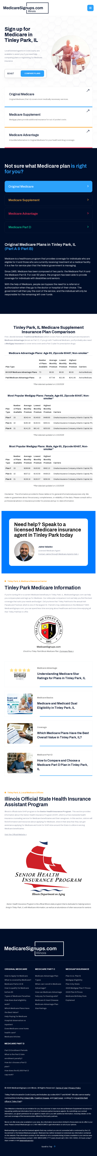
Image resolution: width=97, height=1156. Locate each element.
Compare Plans (32, 73)
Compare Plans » (66, 651)
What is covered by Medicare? (18, 980)
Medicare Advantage (24, 135)
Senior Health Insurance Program (55, 811)
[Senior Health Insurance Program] (48, 870)
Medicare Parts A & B (14, 984)
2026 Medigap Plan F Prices (78, 988)
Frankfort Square (41, 1098)
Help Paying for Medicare (16, 1016)
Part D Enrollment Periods (16, 1050)
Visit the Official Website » (16, 835)
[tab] (48, 187)
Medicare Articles (12, 1037)
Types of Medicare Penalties (17, 996)
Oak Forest (58, 1098)
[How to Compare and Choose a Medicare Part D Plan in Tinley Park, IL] (20, 763)
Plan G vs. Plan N (73, 976)
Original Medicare (21, 94)
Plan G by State (73, 984)
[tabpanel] (48, 269)
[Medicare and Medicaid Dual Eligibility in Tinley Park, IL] (20, 704)
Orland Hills (29, 1098)
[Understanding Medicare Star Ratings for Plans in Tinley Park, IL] (20, 674)
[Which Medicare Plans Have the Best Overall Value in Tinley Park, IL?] (20, 733)
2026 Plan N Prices (74, 992)
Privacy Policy (75, 1088)
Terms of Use (61, 1088)
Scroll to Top (47, 1147)
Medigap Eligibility (74, 980)
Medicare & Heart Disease (46, 1000)
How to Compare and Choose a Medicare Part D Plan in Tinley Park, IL (62, 765)
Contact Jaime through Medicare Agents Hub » (58, 554)
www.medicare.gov (26, 1140)
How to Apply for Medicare (16, 976)
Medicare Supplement (24, 114)
